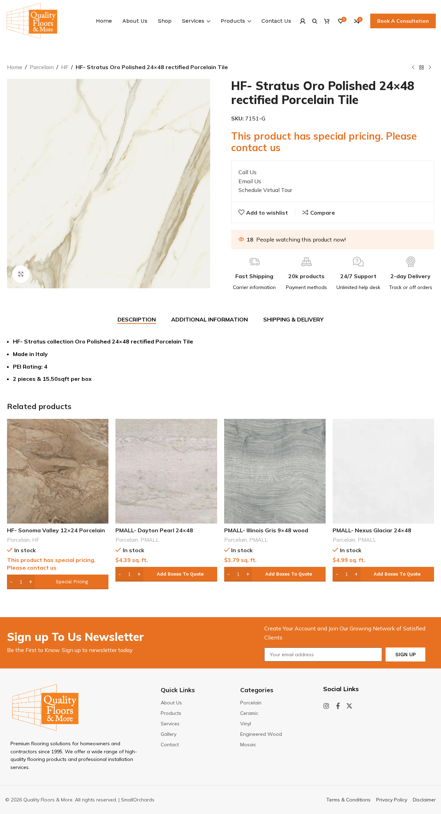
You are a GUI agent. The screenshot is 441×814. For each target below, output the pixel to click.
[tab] (136, 319)
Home (14, 67)
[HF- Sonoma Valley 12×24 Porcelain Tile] (57, 471)
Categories (256, 690)
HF (64, 67)
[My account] (302, 21)
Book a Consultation (403, 21)
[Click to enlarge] (21, 274)
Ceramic (249, 713)
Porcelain (42, 67)
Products (171, 713)
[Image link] (45, 706)
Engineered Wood (261, 734)
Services (170, 723)
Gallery (168, 734)
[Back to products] (421, 68)
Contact (170, 744)
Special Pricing (72, 581)
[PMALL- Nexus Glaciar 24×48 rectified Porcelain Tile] (383, 471)
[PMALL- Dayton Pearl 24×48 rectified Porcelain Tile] (166, 471)
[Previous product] (413, 68)
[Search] (315, 21)
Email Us (249, 181)
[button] (166, 574)
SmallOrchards (137, 800)
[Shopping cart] (327, 21)
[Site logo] (32, 20)
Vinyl (245, 723)
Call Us (247, 172)
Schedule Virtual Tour (265, 189)
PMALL (149, 539)
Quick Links (178, 690)
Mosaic (248, 744)
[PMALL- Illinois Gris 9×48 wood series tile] (275, 471)
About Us (171, 703)
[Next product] (430, 68)
